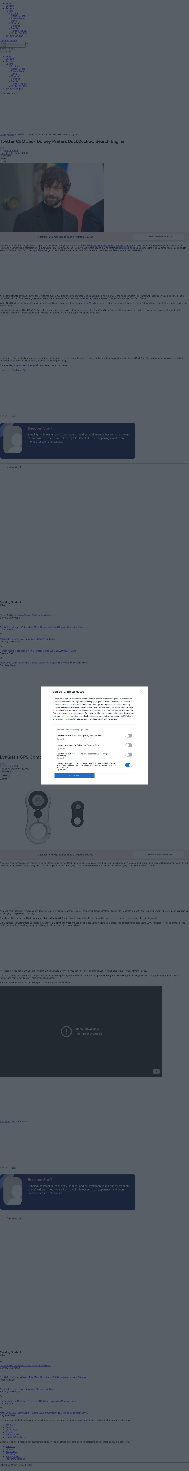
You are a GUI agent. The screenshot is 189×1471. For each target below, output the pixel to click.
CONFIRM (74, 776)
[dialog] (94, 735)
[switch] (128, 735)
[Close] (142, 692)
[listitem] (94, 729)
